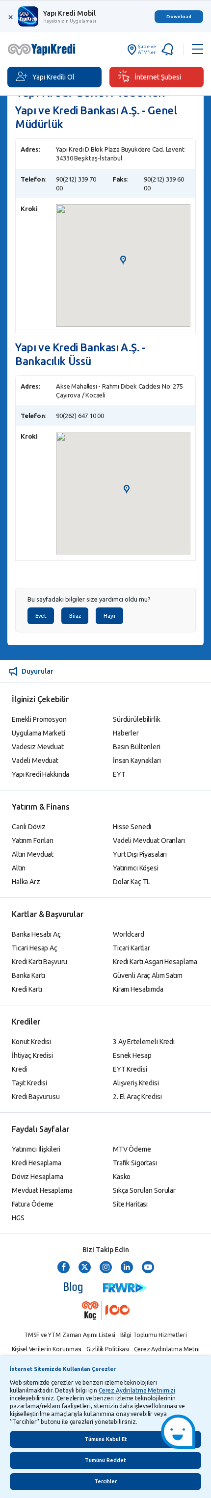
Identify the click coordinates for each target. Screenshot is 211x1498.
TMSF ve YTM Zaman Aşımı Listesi (69, 1335)
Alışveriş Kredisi (136, 1083)
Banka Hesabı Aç (36, 934)
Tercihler (105, 1481)
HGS (18, 1218)
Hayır (109, 616)
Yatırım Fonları (32, 840)
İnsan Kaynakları (137, 760)
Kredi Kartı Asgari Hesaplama (155, 962)
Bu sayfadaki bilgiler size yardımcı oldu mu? (89, 599)
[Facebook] (63, 1268)
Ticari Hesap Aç (34, 948)
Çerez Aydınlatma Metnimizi (137, 1390)
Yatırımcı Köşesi (135, 868)
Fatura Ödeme (32, 1204)
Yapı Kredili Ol (53, 77)
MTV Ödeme (132, 1149)
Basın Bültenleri (136, 747)
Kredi (19, 1069)
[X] (85, 1268)
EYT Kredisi (130, 1069)
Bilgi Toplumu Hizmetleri (153, 1335)
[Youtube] (148, 1268)
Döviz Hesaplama (37, 1177)
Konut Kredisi (31, 1042)
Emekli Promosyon (39, 719)
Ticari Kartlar (131, 948)
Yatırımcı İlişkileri (36, 1149)
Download (178, 16)
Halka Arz (26, 882)
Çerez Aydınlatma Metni (166, 1349)
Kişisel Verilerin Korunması (47, 1349)
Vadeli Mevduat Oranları (149, 840)
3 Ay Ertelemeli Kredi (144, 1042)
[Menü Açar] (197, 49)
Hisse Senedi (132, 827)
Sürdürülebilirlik (136, 719)
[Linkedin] (127, 1268)
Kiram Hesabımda (138, 989)
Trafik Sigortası (135, 1163)
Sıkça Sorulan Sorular (144, 1190)
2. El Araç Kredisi (137, 1097)
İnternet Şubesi (157, 77)
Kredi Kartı (27, 989)
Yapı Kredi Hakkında (40, 774)
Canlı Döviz (28, 827)
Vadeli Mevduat (35, 760)
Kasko (122, 1177)
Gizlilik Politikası (107, 1349)
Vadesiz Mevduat (38, 747)
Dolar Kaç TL (131, 882)
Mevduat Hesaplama (42, 1190)
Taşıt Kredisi (29, 1083)
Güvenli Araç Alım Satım (148, 975)
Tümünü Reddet (105, 1460)
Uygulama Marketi (38, 733)
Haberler (126, 733)
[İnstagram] (106, 1268)
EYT (119, 774)
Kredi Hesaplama (36, 1163)
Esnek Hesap (132, 1055)
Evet (40, 616)
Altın (19, 868)
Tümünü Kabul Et (105, 1439)
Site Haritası (130, 1204)
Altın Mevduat (32, 854)
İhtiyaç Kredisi (32, 1055)
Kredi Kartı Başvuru (39, 962)
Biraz (74, 616)
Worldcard (128, 934)
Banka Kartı (28, 975)
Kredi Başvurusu (36, 1097)
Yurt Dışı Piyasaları (140, 854)
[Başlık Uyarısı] (169, 49)
